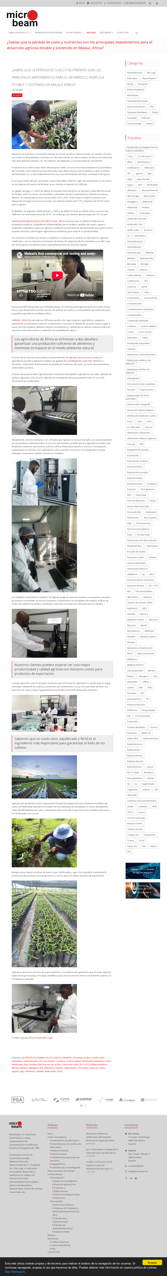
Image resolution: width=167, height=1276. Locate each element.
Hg (143, 574)
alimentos (30, 1071)
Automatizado (31, 1061)
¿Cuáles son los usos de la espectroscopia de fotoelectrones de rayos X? (99, 1165)
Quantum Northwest (137, 112)
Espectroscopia (134, 478)
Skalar (155, 112)
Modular (131, 636)
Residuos (148, 772)
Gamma (152, 557)
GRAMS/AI (132, 574)
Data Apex (132, 78)
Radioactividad (150, 738)
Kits (129, 591)
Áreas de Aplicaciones (64, 1184)
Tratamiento (150, 834)
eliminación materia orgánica (141, 438)
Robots (59, 1067)
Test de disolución (136, 817)
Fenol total (141, 494)
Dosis (130, 421)
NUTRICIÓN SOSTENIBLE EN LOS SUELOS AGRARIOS (47, 1057)
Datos (145, 337)
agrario (15, 1071)
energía (131, 444)
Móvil (129, 653)
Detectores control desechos (141, 354)
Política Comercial (60, 1242)
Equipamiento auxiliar (138, 449)
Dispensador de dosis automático (137, 397)
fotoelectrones (134, 545)
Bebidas (131, 258)
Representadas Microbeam (48, 32)
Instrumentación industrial (140, 579)
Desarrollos (57, 1201)
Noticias (91, 32)
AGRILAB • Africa (20, 320)
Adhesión (149, 167)
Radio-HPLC (133, 738)
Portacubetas (148, 710)
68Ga (129, 161)
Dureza (148, 427)
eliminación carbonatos (138, 432)
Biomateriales (147, 258)
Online (130, 687)
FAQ (53, 1248)
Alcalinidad (152, 184)
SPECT (130, 812)
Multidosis (132, 659)
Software (145, 117)
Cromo (130, 331)
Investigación (57, 1177)
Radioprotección (135, 761)
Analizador (145, 213)
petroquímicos (134, 698)
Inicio (82, 3)
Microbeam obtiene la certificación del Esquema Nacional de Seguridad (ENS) (100, 1137)
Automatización (135, 72)
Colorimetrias (150, 297)
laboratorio (132, 597)
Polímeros (132, 710)
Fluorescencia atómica (138, 528)
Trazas (130, 840)
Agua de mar (143, 179)
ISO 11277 (84, 1064)
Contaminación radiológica (140, 309)
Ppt (128, 715)
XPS (129, 851)
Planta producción (136, 704)
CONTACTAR (96, 3)
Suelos (85, 1067)
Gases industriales (136, 563)
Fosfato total (35, 1064)
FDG (129, 494)
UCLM (141, 840)
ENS (142, 444)
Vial (143, 846)
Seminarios (59, 1197)
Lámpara (147, 597)
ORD (140, 687)
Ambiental (78, 1057)
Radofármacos (134, 766)
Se (136, 783)
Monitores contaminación (139, 647)
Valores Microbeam (61, 1245)
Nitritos (24, 1067)
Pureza (153, 727)
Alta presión (150, 195)
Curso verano (145, 331)
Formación (143, 84)
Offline (145, 681)
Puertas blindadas (136, 727)
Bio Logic (151, 72)
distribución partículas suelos (96, 1061)
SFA (79, 1067)
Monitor (131, 642)
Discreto (131, 389)
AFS (129, 173)
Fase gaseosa (147, 489)
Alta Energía (133, 195)
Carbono (143, 269)
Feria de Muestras (136, 500)
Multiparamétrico (98, 1064)
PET (142, 693)
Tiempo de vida (134, 829)
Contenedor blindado (137, 320)
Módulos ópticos (148, 636)
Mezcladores (133, 630)
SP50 (154, 806)
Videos (149, 123)
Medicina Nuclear (59, 1150)
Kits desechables (144, 591)
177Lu (130, 156)
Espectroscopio (134, 483)
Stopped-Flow (58, 1164)
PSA (152, 106)
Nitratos (16, 1067)
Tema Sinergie (134, 123)
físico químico (150, 517)
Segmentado (70, 1067)
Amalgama (132, 201)
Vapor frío (132, 846)
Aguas (130, 184)
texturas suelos (97, 1067)
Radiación (132, 732)
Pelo (150, 687)
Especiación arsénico (137, 460)
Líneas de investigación (65, 1180)
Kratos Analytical (135, 89)
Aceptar (152, 1262)
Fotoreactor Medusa (63, 1204)
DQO (139, 421)
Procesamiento (142, 715)
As (128, 235)
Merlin (144, 625)
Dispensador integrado (138, 404)
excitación (152, 483)
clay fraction (49, 1061)
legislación (132, 608)
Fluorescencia (143, 523)
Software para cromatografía (65, 1167)
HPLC (151, 574)
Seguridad (132, 789)
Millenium (149, 630)
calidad (39, 1071)
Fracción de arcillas (52, 1064)
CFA (40, 1061)
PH (147, 698)
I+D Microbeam (73, 32)
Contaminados (134, 314)
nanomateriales (135, 670)
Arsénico (148, 230)
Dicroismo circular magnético (141, 383)
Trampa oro (133, 834)
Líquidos (131, 613)
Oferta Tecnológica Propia (66, 1194)
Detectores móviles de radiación (137, 371)
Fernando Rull (134, 512)
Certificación (133, 280)
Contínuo (60, 1061)
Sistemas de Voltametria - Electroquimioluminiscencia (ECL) (66, 1211)
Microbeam (105, 32)
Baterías (150, 252)
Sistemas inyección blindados (142, 800)
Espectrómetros (135, 466)
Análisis (87, 1057)
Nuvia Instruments (136, 106)
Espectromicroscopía (137, 472)
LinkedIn (42, 1037)
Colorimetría (133, 297)
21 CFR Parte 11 (145, 156)
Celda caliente (134, 275)
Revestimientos (135, 778)
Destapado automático (138, 343)
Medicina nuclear (135, 619)
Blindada (131, 264)
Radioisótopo (133, 749)
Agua (129, 179)
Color (146, 292)
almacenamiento (150, 190)
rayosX (150, 766)
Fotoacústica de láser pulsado (142, 540)
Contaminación (134, 303)
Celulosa (150, 275)
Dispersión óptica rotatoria (140, 410)
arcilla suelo (98, 1057)
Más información (15, 1271)
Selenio (146, 789)
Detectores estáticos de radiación (138, 362)
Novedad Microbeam (137, 100)
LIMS (144, 608)
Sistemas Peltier (61, 1231)
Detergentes (133, 378)
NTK (41, 1067)
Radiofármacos (134, 744)
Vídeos (153, 846)
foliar (59, 1071)
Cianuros (131, 286)
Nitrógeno (33, 1067)
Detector (131, 348)
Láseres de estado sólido (139, 602)
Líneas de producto (19, 32)
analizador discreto (136, 218)
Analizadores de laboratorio (65, 1140)
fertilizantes (50, 1071)
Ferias (130, 84)
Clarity (144, 286)
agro (22, 1071)
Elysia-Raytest (149, 78)
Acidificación (133, 167)
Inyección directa (135, 585)
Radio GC (146, 732)
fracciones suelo (70, 1064)
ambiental (147, 201)
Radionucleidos (135, 755)
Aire (140, 184)
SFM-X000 (132, 795)
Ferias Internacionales (138, 506)
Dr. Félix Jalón (133, 427)
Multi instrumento (145, 653)
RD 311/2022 (133, 772)
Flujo (26, 1064)
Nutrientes (49, 1067)
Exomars (131, 489)
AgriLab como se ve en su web (84, 357)
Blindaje (145, 264)
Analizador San (134, 224)
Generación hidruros (137, 568)
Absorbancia (143, 161)
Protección (132, 721)
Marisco (144, 613)
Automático (17, 1061)
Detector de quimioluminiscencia (63, 1227)
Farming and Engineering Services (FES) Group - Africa (38, 221)
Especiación (133, 455)
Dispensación (147, 389)
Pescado (131, 693)
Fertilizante (17, 1064)
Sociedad (132, 117)
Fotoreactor (152, 545)
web (50, 1037)
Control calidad (73, 1061)
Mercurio (153, 619)
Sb (128, 783)
